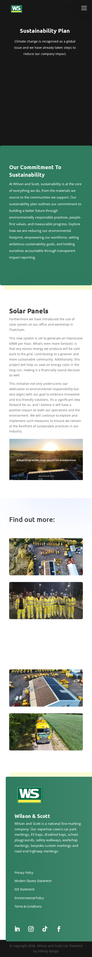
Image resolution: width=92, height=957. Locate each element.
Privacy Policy (24, 872)
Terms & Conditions (28, 906)
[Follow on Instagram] (30, 929)
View (46, 563)
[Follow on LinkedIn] (17, 929)
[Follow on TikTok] (44, 929)
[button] (84, 7)
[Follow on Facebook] (58, 929)
